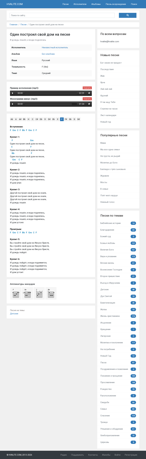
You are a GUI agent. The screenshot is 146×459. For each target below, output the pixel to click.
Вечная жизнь (117, 263)
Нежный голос (107, 202)
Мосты (103, 182)
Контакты (93, 455)
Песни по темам (111, 215)
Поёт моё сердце (109, 195)
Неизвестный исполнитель (55, 47)
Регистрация (131, 455)
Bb (24, 119)
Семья (117, 409)
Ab (12, 119)
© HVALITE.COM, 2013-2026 (19, 455)
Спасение (117, 415)
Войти (117, 455)
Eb (53, 119)
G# (78, 119)
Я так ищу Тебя (107, 102)
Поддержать (77, 455)
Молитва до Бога (108, 162)
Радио (64, 455)
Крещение (117, 329)
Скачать (87, 88)
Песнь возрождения (116, 4)
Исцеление (117, 322)
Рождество (117, 389)
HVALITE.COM (15, 4)
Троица (117, 422)
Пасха (117, 362)
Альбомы (96, 4)
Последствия (107, 69)
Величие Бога (117, 249)
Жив (102, 76)
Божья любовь (117, 243)
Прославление (117, 382)
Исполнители (80, 4)
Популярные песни (113, 135)
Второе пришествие (117, 276)
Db (41, 119)
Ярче (102, 82)
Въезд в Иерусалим (117, 283)
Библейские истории (117, 223)
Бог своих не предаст (111, 62)
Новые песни (109, 55)
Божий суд (117, 236)
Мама (103, 143)
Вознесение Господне (117, 269)
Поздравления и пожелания (117, 369)
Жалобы (106, 455)
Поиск (134, 4)
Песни (65, 4)
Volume (88, 93)
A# (20, 119)
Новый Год (117, 356)
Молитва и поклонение (117, 342)
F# (66, 119)
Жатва (117, 309)
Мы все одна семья (110, 149)
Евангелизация (117, 302)
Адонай (104, 95)
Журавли (104, 175)
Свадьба (117, 402)
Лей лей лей (106, 89)
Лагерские (117, 336)
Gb (70, 119)
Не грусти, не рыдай (110, 156)
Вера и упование (117, 256)
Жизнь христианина (117, 316)
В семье (104, 189)
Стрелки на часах (108, 108)
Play (12, 93)
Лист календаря (108, 115)
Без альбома (48, 54)
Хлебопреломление (117, 435)
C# (37, 119)
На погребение (117, 349)
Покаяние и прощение (117, 376)
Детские (14, 313)
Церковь (117, 442)
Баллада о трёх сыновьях (113, 169)
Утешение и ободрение (117, 429)
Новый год (105, 122)
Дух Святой (117, 296)
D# (49, 119)
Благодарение (117, 230)
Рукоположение (117, 395)
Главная (13, 24)
